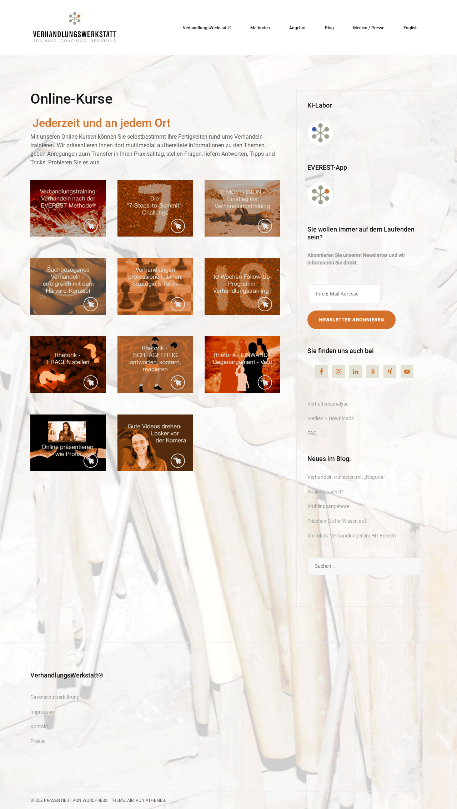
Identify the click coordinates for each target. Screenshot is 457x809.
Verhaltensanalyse (327, 404)
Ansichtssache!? (325, 492)
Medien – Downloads (330, 418)
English (410, 27)
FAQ (312, 433)
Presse (37, 741)
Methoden (260, 27)
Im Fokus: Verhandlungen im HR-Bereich (351, 535)
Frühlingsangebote (328, 506)
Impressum (42, 712)
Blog (329, 27)
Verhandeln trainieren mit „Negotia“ (346, 477)
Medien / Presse (368, 27)
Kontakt (39, 726)
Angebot (297, 27)
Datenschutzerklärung (55, 697)
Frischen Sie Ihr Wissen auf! (337, 521)
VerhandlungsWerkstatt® (207, 27)
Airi (131, 800)
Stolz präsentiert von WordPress (68, 800)
